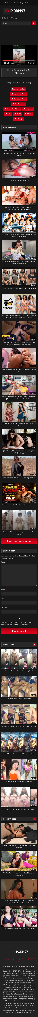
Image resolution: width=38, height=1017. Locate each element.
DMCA (21, 959)
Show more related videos (19, 541)
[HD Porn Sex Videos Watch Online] (15, 11)
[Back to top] (31, 1011)
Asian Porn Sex (19, 89)
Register (29, 3)
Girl (9, 114)
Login (22, 3)
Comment (4, 562)
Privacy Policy (10, 959)
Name (4, 590)
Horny (19, 114)
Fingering (29, 109)
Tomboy (19, 119)
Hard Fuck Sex (20, 104)
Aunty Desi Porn (19, 94)
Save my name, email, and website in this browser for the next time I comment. (16, 623)
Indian (29, 114)
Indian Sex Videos (13, 109)
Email (3, 599)
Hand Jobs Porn (19, 99)
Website (4, 608)
